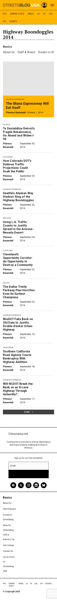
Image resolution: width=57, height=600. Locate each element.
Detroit (6, 124)
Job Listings (8, 545)
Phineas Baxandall (16, 112)
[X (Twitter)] (21, 485)
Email (12, 466)
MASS (31, 14)
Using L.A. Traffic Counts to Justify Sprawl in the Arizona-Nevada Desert (18, 227)
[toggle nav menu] (52, 5)
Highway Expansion (15, 99)
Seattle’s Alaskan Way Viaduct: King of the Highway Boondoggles (18, 196)
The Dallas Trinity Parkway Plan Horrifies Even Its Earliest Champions (19, 292)
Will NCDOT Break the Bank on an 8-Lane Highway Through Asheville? (18, 389)
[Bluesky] (44, 485)
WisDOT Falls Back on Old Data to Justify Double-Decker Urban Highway (18, 324)
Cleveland (8, 250)
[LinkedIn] (36, 485)
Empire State (17, 14)
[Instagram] (28, 485)
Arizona (7, 218)
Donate (13, 21)
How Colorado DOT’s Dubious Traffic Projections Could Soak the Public (17, 166)
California (8, 347)
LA (38, 14)
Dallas (6, 283)
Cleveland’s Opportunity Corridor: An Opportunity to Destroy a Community (18, 260)
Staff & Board (26, 52)
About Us (9, 52)
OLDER (27, 412)
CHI (4, 21)
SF (44, 14)
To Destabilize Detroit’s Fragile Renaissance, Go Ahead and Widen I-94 (19, 134)
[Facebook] (13, 485)
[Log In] (44, 5)
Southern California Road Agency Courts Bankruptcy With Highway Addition (17, 357)
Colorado (8, 157)
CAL (51, 14)
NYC (5, 14)
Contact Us (8, 551)
